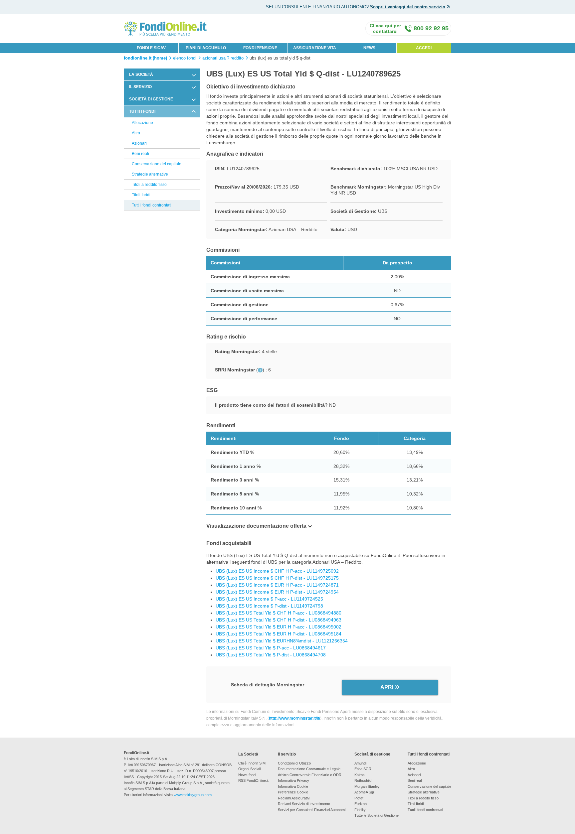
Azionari (139, 143)
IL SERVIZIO (140, 86)
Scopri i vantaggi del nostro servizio (407, 6)
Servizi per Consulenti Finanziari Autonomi (311, 810)
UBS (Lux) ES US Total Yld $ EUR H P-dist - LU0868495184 (278, 633)
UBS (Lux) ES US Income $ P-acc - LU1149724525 (269, 599)
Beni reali (140, 153)
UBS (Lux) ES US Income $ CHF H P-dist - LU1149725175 (277, 578)
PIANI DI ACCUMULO (206, 48)
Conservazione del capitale (156, 164)
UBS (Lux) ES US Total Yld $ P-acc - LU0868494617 (271, 647)
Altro (136, 133)
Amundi (360, 763)
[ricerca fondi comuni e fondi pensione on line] (165, 28)
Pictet (358, 798)
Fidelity (360, 810)
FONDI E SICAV (151, 48)
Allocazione (142, 122)
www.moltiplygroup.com (193, 795)
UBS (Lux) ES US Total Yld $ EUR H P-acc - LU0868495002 (278, 626)
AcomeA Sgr (364, 792)
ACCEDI (424, 48)
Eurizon (360, 804)
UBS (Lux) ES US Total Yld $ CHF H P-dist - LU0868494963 (278, 620)
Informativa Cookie (293, 786)
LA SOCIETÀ (141, 74)
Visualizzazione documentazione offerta (256, 526)
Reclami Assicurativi (294, 798)
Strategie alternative (150, 174)
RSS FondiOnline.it (253, 780)
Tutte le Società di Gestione (376, 815)
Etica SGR (362, 769)
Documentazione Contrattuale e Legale (309, 769)
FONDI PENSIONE (260, 48)
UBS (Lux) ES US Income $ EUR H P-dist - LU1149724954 (277, 592)
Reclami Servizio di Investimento (304, 804)
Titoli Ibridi (141, 195)
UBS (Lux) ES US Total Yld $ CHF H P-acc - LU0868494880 (278, 613)
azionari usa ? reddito (223, 58)
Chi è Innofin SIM (252, 763)
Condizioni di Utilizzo (294, 763)
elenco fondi (184, 58)
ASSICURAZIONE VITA (314, 48)
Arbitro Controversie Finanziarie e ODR (309, 775)
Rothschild (362, 780)
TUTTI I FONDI (142, 111)
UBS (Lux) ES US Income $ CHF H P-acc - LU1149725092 (277, 571)
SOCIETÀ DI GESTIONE (151, 99)
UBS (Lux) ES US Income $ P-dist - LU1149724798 (269, 606)
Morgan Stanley (367, 786)
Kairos (359, 775)
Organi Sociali (249, 769)
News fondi (247, 775)
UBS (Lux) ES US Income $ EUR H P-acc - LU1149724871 (277, 585)
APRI (386, 687)
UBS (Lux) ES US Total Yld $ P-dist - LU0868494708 (271, 654)
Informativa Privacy (293, 780)
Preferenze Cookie (293, 792)
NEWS (369, 48)
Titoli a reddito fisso (149, 184)
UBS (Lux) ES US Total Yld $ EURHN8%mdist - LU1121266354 (282, 640)
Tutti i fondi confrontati (151, 205)
